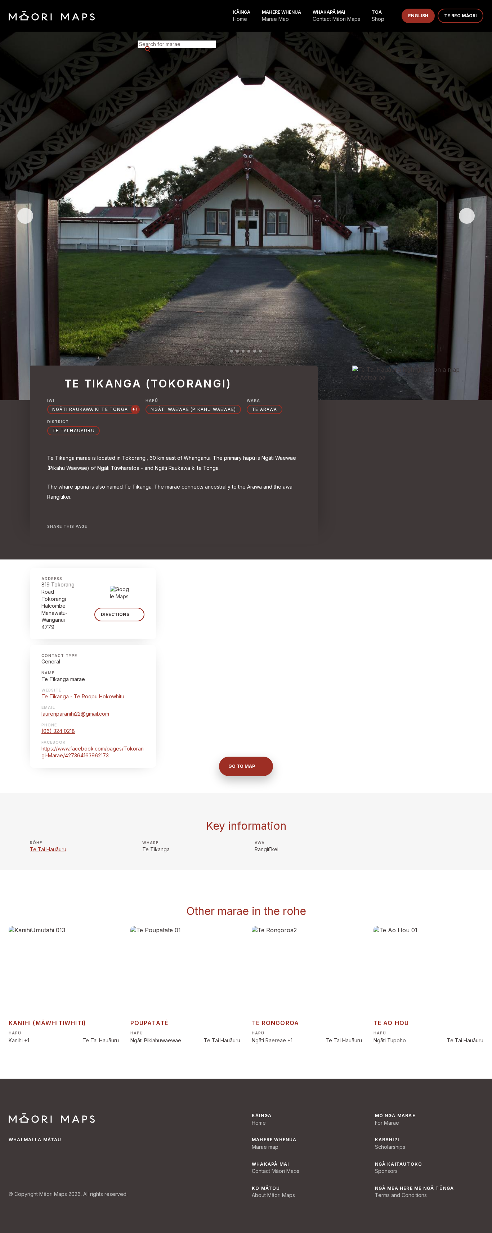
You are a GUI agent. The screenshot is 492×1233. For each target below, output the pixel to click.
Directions (115, 614)
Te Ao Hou (391, 1022)
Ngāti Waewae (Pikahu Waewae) (193, 409)
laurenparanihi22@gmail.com (75, 714)
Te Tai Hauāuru (48, 849)
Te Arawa (264, 409)
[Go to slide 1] (231, 351)
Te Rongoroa (275, 1022)
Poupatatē (149, 1022)
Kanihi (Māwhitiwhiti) (47, 1022)
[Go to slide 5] (255, 351)
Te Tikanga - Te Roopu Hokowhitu (82, 696)
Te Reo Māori (460, 15)
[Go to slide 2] (237, 351)
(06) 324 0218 (58, 731)
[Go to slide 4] (249, 351)
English (418, 15)
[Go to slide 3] (243, 351)
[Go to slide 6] (260, 351)
